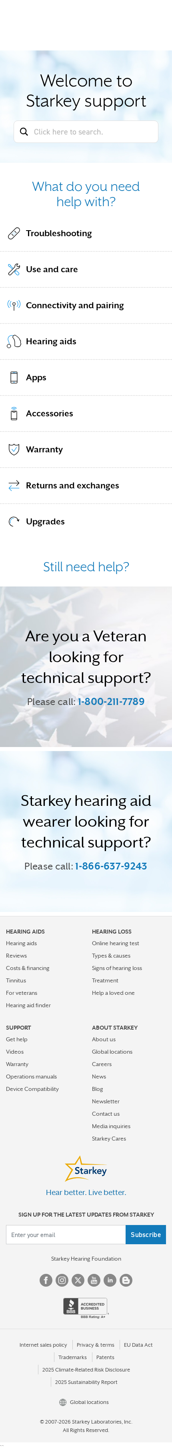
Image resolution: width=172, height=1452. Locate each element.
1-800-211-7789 (111, 701)
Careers (102, 1064)
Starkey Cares (109, 1138)
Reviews (16, 955)
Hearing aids (21, 943)
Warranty (17, 1064)
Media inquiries (111, 1126)
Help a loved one (113, 993)
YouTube (94, 1280)
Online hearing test (115, 943)
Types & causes (111, 955)
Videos (15, 1051)
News (99, 1076)
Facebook (46, 1280)
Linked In (110, 1280)
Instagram (62, 1280)
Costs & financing (28, 968)
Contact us (106, 1114)
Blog (97, 1089)
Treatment (105, 980)
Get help (17, 1039)
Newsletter (106, 1101)
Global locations (112, 1051)
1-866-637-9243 (111, 866)
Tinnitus (16, 980)
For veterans (21, 993)
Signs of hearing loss (117, 968)
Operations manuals (31, 1076)
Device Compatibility (32, 1089)
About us (104, 1039)
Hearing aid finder (28, 1005)
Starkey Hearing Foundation (86, 1258)
